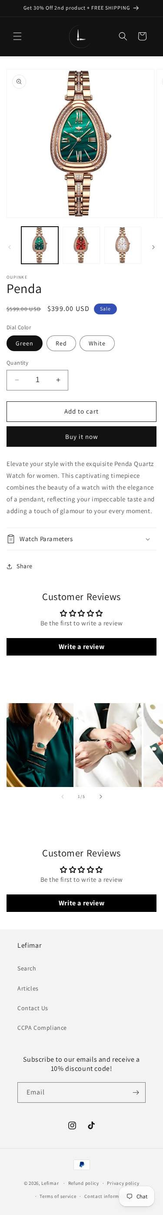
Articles (28, 988)
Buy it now (81, 436)
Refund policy (83, 1183)
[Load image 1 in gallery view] (39, 245)
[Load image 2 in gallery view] (81, 245)
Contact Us (32, 1008)
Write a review (81, 646)
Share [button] (25, 566)
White (97, 343)
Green (24, 343)
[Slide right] (153, 247)
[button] (17, 36)
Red (61, 343)
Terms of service (58, 1196)
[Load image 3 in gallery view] (122, 245)
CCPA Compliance (42, 1028)
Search (27, 968)
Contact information (107, 1196)
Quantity (17, 362)
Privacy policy (123, 1183)
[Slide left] (9, 247)
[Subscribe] (135, 1092)
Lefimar (50, 1183)
